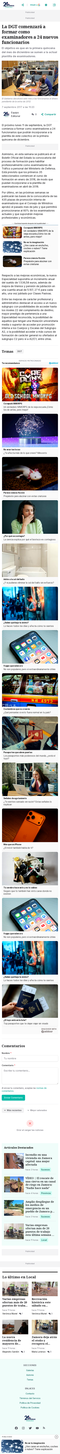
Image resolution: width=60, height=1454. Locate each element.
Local (44, 1240)
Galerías (30, 1370)
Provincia (46, 1193)
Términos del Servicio (30, 1398)
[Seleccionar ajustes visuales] (46, 5)
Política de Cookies (30, 1407)
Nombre (7, 1053)
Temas (30, 1379)
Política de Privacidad (30, 1403)
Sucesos (46, 1169)
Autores (30, 1375)
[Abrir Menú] (54, 4)
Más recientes (14, 1110)
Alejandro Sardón (10, 1351)
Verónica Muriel (9, 1313)
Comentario (8, 1065)
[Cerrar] (56, 1437)
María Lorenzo (39, 1351)
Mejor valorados (38, 1110)
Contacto (30, 1393)
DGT (19, 351)
